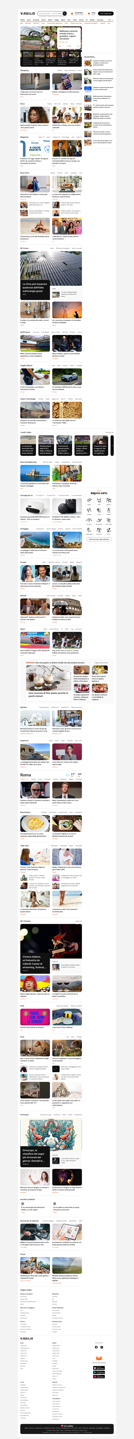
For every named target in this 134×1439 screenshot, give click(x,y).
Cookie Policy (67, 1430)
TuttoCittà (23, 1418)
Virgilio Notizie (56, 1345)
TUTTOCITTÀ (74, 1428)
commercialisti (56, 1326)
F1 (62, 629)
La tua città (55, 1409)
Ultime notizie (51, 595)
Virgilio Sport (55, 1348)
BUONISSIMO (99, 1428)
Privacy (61, 1430)
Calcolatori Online (57, 1416)
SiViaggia (24, 529)
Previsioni (79, 779)
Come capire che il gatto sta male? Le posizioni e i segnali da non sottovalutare (66, 1103)
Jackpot (102, 23)
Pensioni (72, 332)
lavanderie (23, 1324)
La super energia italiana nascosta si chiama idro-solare (69, 294)
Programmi (56, 137)
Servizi (22, 1321)
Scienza (22, 425)
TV (87, 20)
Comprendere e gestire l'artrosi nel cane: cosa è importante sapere (71, 1077)
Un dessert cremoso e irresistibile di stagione (99, 697)
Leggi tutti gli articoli (101, 663)
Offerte (59, 70)
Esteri (74, 595)
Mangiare (55, 1294)
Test (80, 173)
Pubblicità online (61, 1221)
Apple (47, 399)
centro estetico (56, 1313)
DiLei (22, 104)
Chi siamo (49, 1430)
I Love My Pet (50, 495)
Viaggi (56, 20)
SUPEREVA (107, 1428)
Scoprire (22, 914)
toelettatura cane (25, 1326)
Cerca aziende (56, 1401)
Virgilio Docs (23, 1356)
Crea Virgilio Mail (105, 13)
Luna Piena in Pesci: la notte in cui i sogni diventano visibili (70, 1160)
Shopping (23, 1385)
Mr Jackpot (55, 1392)
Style (66, 173)
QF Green (24, 248)
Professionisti (57, 1321)
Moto (59, 365)
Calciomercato (54, 629)
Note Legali (56, 1430)
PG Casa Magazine (25, 1413)
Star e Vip (57, 104)
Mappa (71, 779)
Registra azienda (25, 1408)
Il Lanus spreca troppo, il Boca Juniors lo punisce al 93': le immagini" (81, 450)
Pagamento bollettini (91, 23)
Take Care (24, 846)
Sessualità (78, 845)
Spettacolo (23, 130)
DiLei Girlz (24, 173)
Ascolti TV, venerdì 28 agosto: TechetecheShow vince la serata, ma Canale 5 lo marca (66, 161)
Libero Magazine (57, 1373)
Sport (29, 20)
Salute (71, 845)
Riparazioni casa (76, 707)
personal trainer (56, 1329)
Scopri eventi (56, 1404)
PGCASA (58, 1428)
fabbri (22, 1304)
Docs (66, 23)
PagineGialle (23, 1405)
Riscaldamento (44, 707)
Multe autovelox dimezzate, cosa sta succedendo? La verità (102, 98)
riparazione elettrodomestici (28, 1301)
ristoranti (54, 1301)
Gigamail (22, 1358)
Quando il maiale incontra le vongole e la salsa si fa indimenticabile (102, 63)
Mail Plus (28, 23)
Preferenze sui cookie (77, 1430)
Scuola (23, 562)
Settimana (57, 1114)
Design (57, 462)
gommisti (22, 1315)
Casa (21, 488)
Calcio (62, 41)
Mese (64, 1114)
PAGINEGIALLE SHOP (49, 1428)
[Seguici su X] (102, 1347)
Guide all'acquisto (70, 70)
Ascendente (78, 1114)
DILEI (80, 1428)
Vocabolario (55, 1411)
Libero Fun (55, 1395)
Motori (63, 20)
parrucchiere (55, 1310)
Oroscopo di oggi (45, 1114)
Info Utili (64, 332)
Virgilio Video (55, 1353)
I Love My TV (40, 495)
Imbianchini (54, 707)
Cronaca (60, 595)
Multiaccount (24, 1361)
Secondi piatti (62, 812)
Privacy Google (62, 16)
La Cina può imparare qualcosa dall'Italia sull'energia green (35, 287)
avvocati (54, 1324)
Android (40, 399)
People (49, 104)
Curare (54, 872)
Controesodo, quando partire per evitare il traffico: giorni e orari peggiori (64, 450)
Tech (69, 20)
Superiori (79, 562)
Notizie (22, 20)
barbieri (54, 1315)
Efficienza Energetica (63, 248)
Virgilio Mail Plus (24, 1348)
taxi (21, 1310)
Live (72, 629)
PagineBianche (24, 1415)
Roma (25, 775)
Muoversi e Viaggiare (27, 1308)
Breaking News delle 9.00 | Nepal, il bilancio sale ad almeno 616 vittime (46, 450)
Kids (22, 1006)
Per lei (80, 70)
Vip (53, 130)
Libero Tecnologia (28, 399)
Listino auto (23, 1397)
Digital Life (55, 399)
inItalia (54, 1366)
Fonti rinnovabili (77, 248)
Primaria (65, 562)
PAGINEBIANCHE (65, 1428)
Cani (67, 1037)
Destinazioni (40, 529)
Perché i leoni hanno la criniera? (32, 1027)
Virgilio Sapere (24, 1387)
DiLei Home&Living (28, 462)
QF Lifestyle (25, 921)
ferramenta (23, 1296)
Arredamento (66, 462)
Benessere (54, 845)
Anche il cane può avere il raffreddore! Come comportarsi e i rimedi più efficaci (39, 1077)
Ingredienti (78, 812)
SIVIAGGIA (85, 1428)
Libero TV (55, 1376)
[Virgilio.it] (27, 13)
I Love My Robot (76, 495)
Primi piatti (52, 812)
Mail (21, 23)
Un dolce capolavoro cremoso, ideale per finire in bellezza (81, 697)
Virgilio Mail (23, 1345)
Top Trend (23, 1247)
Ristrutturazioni (77, 462)
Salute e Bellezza (57, 1308)
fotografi (54, 1332)
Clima (52, 248)
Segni (70, 1114)
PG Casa (22, 1410)
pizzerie (54, 1304)
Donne (43, 20)
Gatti (72, 1037)
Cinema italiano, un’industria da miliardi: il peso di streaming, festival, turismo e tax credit (34, 962)
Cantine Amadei (56, 1283)
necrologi (23, 1332)
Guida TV (41, 137)
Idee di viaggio (51, 529)
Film (73, 137)
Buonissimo (25, 812)
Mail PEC (36, 23)
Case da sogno (47, 462)
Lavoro (79, 332)
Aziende (55, 779)
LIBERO (26, 1428)
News (48, 137)
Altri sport (79, 629)
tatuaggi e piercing (57, 1318)
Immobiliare (45, 332)
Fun (109, 23)
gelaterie (54, 1296)
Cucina (22, 838)
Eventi (40, 779)
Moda (22, 96)
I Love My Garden (63, 495)
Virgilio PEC (23, 1350)
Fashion (59, 173)
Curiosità (79, 365)
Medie (72, 562)
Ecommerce (73, 1221)
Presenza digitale (48, 1221)
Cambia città (24, 779)
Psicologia (63, 845)
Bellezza (79, 104)
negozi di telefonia (25, 1329)
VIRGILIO (31, 1428)
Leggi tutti (78, 921)
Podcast (79, 1037)
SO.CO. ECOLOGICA (25, 1280)
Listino (72, 365)
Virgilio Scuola (24, 1390)
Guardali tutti (109, 432)
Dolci (71, 812)
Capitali (67, 529)
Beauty (53, 173)
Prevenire (23, 872)
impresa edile (24, 1299)
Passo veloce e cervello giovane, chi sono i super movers (37, 877)
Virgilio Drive (23, 1353)
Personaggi (65, 137)
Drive (43, 23)
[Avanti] (112, 445)
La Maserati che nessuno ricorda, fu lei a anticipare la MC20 (102, 125)
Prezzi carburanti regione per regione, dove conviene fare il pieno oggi (103, 72)
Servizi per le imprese (29, 1221)
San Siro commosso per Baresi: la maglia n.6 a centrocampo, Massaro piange (69, 36)
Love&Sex (73, 173)
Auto (53, 365)
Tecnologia (55, 94)
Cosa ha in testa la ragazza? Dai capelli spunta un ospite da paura (100, 450)
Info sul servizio (43, 16)
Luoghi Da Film (56, 555)
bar (53, 1299)
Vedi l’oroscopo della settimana (99, 539)
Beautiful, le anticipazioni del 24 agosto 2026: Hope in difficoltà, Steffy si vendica (102, 116)
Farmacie (47, 779)
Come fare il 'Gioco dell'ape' (62, 1027)
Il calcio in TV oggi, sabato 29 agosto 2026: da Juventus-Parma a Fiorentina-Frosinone (34, 161)
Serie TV (79, 137)
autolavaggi (23, 1318)
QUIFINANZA (92, 1428)
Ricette (92, 20)
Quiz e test (78, 740)
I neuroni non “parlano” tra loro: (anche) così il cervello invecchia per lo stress (39, 886)
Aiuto (21, 1368)
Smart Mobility (24, 1400)
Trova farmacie (56, 1406)
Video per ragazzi (76, 1006)
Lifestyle (65, 104)
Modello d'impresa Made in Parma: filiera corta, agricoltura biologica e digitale (65, 1278)
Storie (80, 595)
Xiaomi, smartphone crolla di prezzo (65, 92)
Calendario (23, 1363)
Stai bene (55, 914)
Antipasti (44, 812)
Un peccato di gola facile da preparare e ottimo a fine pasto (81, 678)
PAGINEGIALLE (39, 1428)
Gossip (81, 20)
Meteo (50, 20)
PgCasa (23, 707)
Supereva (24, 741)
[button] (78, 46)
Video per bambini (62, 1006)
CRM (80, 1221)
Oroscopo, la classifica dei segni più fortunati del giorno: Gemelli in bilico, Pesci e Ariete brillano (34, 1156)
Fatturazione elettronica (54, 23)
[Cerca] (65, 13)
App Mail (22, 1366)
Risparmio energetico (26, 733)
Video (75, 20)
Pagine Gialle (26, 1290)
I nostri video (25, 432)
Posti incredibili (77, 529)
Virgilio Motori (26, 365)
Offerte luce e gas (76, 23)
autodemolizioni (24, 1313)
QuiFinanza (25, 332)
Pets (22, 1037)
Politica (67, 595)
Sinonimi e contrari (54, 562)
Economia (36, 20)
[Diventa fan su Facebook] (96, 1347)
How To (63, 399)
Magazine (24, 137)
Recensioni (78, 399)
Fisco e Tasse (55, 332)
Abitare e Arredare (26, 1294)
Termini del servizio (52, 16)
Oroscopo (100, 20)
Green (24, 294)
